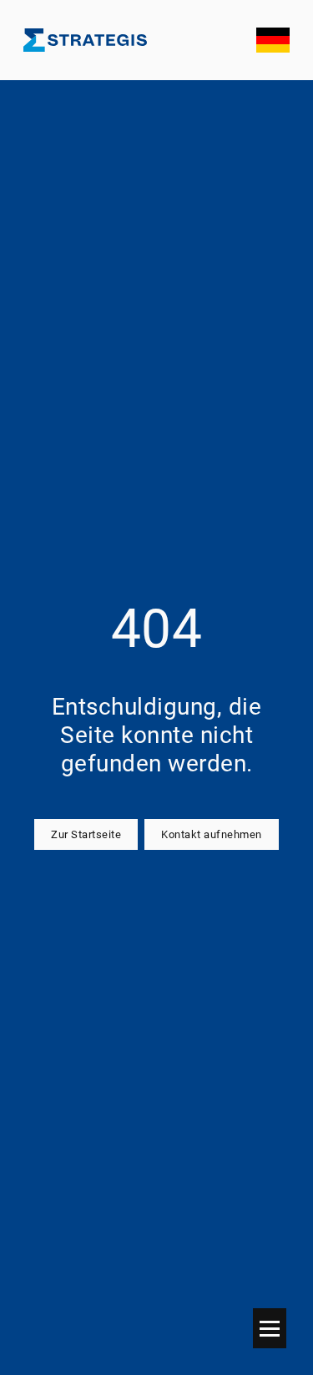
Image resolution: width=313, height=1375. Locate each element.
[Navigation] (270, 1328)
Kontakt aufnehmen (211, 834)
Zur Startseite (86, 834)
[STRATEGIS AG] (84, 40)
